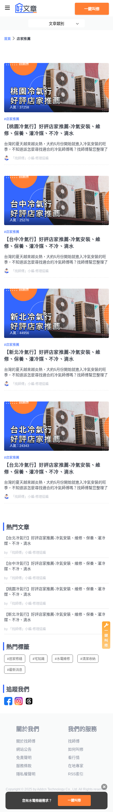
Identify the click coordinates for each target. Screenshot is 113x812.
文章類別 (56, 23)
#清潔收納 (87, 659)
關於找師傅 (25, 741)
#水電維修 (62, 659)
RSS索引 (75, 774)
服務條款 (24, 766)
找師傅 (74, 741)
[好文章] (26, 7)
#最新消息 (14, 670)
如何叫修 (75, 749)
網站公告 (24, 749)
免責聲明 (24, 757)
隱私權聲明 (25, 774)
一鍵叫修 (92, 9)
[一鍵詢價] (106, 647)
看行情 (74, 757)
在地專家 (75, 766)
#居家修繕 (14, 659)
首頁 (7, 39)
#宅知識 (38, 659)
